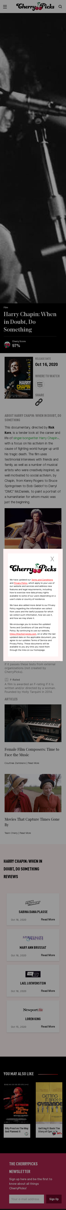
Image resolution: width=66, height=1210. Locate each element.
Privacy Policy (20, 583)
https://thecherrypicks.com (23, 634)
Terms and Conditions (42, 579)
